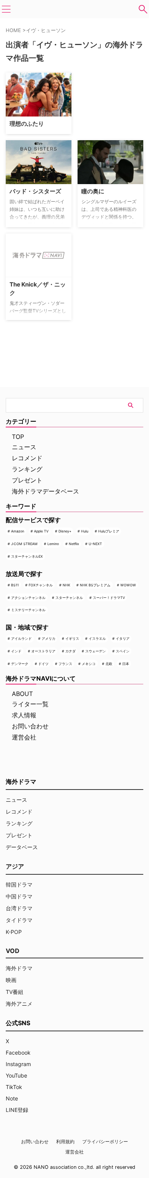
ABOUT (22, 693)
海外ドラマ (19, 968)
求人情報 (24, 715)
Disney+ (64, 531)
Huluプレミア (108, 531)
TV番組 (14, 992)
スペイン (123, 651)
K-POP (14, 932)
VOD (12, 951)
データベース (22, 847)
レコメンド (27, 458)
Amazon (17, 531)
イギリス (72, 638)
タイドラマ (19, 920)
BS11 (15, 585)
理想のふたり (27, 123)
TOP (18, 436)
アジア (15, 866)
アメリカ (48, 638)
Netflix (74, 544)
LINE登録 (17, 1110)
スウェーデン (95, 651)
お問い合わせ (30, 726)
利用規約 (65, 1141)
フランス (65, 664)
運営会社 (24, 737)
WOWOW (128, 585)
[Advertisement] (113, 101)
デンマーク (19, 664)
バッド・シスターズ (35, 191)
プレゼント (27, 480)
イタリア (123, 638)
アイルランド (21, 638)
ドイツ (43, 664)
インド (16, 651)
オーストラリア (43, 651)
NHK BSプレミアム (95, 585)
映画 (11, 980)
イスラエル (97, 638)
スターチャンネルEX (27, 556)
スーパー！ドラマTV (109, 597)
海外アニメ (19, 1003)
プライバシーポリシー (105, 1141)
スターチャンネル (69, 597)
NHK (66, 585)
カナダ (70, 651)
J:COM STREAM (24, 544)
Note (12, 1098)
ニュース (24, 447)
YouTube (16, 1075)
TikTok (14, 1087)
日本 (125, 664)
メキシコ (89, 664)
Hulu (84, 531)
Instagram (18, 1064)
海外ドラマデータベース (45, 491)
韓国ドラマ (19, 884)
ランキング (27, 469)
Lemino (53, 544)
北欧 (108, 664)
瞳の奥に (92, 191)
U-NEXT (95, 544)
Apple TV (41, 531)
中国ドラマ (19, 896)
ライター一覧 (30, 704)
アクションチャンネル (28, 597)
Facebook (18, 1052)
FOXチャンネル (41, 585)
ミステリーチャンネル (28, 610)
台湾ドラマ (19, 908)
